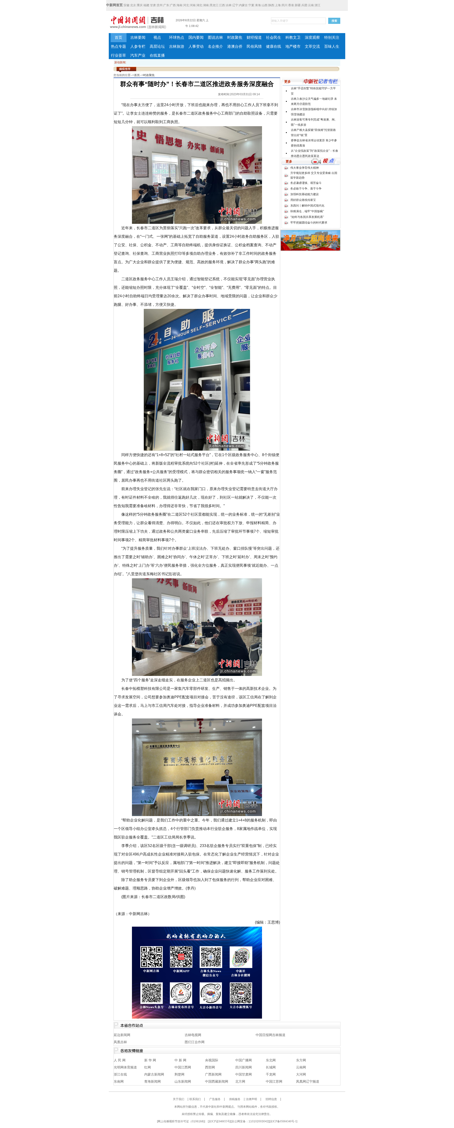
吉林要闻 (137, 37)
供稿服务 (234, 1099)
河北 (186, 5)
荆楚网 (179, 1074)
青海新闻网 (152, 1081)
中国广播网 (243, 1060)
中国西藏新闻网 (216, 1081)
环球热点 (176, 37)
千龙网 (271, 1074)
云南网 (301, 1067)
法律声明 (251, 1099)
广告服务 (215, 1099)
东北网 (271, 1060)
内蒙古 (243, 5)
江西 (222, 5)
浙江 (317, 5)
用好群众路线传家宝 (303, 200)
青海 (258, 5)
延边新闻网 (122, 1035)
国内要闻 (196, 37)
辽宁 (235, 5)
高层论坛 (157, 46)
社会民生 (273, 37)
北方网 (240, 1081)
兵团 (304, 5)
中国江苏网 (274, 1081)
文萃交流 (312, 46)
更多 (287, 81)
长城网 (271, 1067)
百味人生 (331, 46)
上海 (278, 5)
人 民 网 (120, 1060)
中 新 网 (180, 1060)
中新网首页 (114, 5)
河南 (193, 5)
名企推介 (215, 46)
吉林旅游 (176, 46)
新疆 (298, 5)
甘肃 (153, 5)
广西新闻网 (213, 1074)
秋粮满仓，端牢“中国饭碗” (307, 211)
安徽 (126, 5)
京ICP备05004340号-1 (283, 1121)
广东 (166, 5)
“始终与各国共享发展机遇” (307, 217)
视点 (157, 37)
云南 (311, 5)
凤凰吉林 (120, 1042)
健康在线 (273, 46)
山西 (264, 5)
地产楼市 (293, 46)
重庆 (140, 5)
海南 (179, 5)
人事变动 (196, 46)
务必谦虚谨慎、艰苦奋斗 (306, 183)
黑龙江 (214, 5)
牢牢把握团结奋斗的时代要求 (308, 222)
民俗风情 (254, 46)
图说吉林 (215, 37)
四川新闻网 (243, 1067)
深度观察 (312, 37)
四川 (284, 5)
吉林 (228, 5)
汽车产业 (137, 55)
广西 (173, 5)
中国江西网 (183, 1067)
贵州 (159, 5)
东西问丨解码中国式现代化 (307, 205)
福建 (146, 5)
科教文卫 (293, 37)
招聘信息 (271, 1099)
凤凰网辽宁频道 (307, 1081)
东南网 (119, 1081)
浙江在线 (120, 1074)
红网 (147, 1067)
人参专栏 (137, 46)
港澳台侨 (234, 46)
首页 (118, 37)
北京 (133, 5)
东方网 (301, 1060)
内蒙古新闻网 (154, 1074)
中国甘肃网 (243, 1074)
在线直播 (157, 55)
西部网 (210, 1067)
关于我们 (178, 1099)
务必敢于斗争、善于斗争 (306, 188)
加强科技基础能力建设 (304, 194)
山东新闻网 (183, 1081)
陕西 (271, 5)
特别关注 (331, 37)
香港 (291, 5)
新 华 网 (150, 1060)
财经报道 (254, 37)
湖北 (199, 5)
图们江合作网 (195, 1042)
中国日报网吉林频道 (270, 1035)
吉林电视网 (193, 1035)
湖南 (206, 5)
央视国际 (211, 1060)
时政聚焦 (234, 37)
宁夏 (251, 5)
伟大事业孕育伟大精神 (304, 167)
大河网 (301, 1074)
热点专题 (118, 46)
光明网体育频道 (125, 1067)
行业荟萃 (118, 55)
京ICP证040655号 (219, 1121)
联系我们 (195, 1099)
